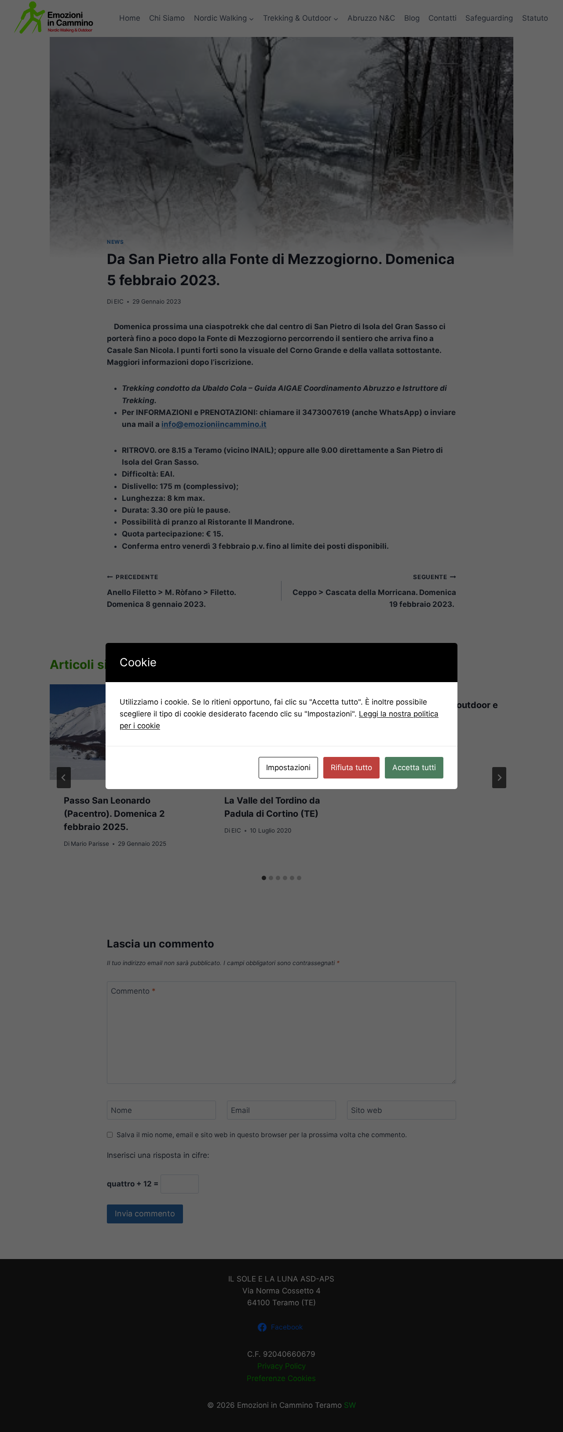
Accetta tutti (414, 767)
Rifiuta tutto (351, 767)
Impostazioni (288, 767)
